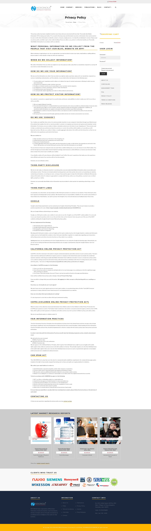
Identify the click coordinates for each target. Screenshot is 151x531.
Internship (66, 512)
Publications (90, 7)
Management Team (107, 88)
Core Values (105, 84)
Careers (79, 509)
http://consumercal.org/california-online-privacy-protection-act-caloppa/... (65, 261)
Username (103, 54)
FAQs (64, 506)
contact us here (68, 401)
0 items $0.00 (112, 1)
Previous (30, 438)
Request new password (107, 70)
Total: (115, 42)
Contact (107, 7)
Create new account (106, 68)
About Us (104, 80)
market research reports (43, 463)
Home (62, 7)
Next (120, 438)
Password (103, 61)
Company (69, 7)
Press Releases (106, 104)
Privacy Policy (106, 96)
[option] (41, 438)
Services (78, 7)
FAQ (102, 92)
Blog (99, 7)
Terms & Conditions (108, 100)
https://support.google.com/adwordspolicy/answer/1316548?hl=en (63, 207)
